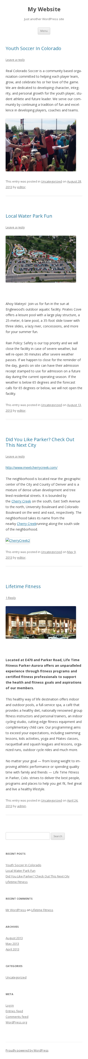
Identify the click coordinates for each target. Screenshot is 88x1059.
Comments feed (17, 1017)
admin (21, 806)
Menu (44, 31)
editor (21, 187)
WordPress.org (16, 1022)
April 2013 (12, 949)
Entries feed (14, 1011)
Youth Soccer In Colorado (33, 48)
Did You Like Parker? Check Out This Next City (40, 442)
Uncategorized (51, 181)
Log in (10, 1005)
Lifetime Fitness (23, 586)
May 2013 (12, 944)
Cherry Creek (21, 501)
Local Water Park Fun (29, 216)
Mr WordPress (16, 910)
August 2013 (14, 938)
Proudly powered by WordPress (27, 1050)
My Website (44, 9)
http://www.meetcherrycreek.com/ (31, 467)
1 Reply (11, 598)
